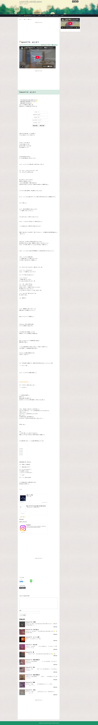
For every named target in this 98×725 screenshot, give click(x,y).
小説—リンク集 (47, 15)
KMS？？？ (40, 15)
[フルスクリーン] (78, 27)
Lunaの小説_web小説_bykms (30, 2)
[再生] (62, 27)
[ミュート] (76, 27)
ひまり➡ (35, 114)
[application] (70, 23)
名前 (20, 610)
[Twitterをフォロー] (73, 1)
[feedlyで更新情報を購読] (75, 1)
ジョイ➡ (35, 122)
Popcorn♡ (55, 44)
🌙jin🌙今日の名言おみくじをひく (30, 15)
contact (62, 15)
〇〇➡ (35, 111)
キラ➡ (35, 117)
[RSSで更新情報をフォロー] (77, 1)
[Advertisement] (38, 31)
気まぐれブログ (55, 15)
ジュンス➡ (34, 119)
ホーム (20, 15)
